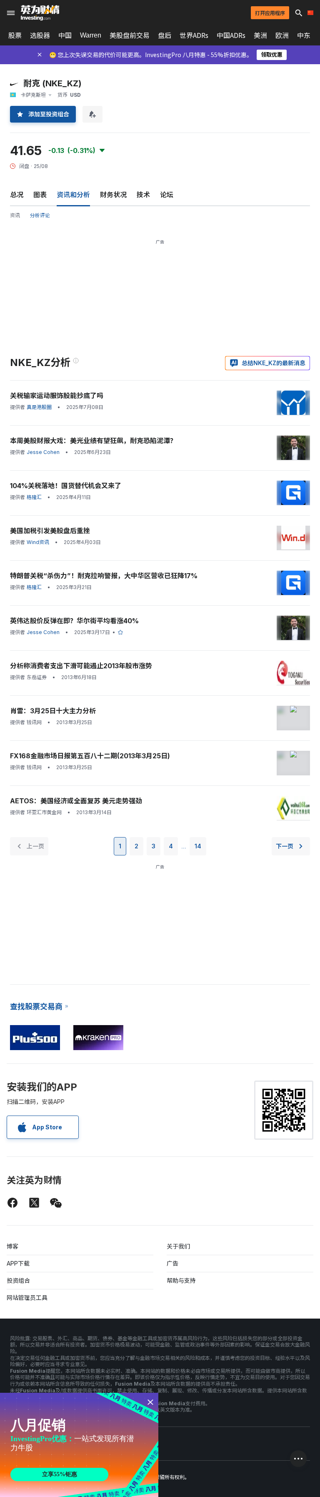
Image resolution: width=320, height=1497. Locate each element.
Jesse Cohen (43, 452)
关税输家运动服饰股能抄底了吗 (56, 395)
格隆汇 (34, 497)
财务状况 (113, 195)
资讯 (15, 215)
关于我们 (178, 1246)
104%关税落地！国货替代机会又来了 (65, 485)
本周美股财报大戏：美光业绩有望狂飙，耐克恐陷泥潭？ (93, 440)
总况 (16, 195)
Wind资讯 (38, 542)
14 (198, 846)
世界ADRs (194, 35)
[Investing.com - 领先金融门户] (40, 13)
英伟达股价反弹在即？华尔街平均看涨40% (74, 621)
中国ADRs (231, 35)
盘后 (164, 35)
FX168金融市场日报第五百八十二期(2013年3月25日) (90, 756)
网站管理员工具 (27, 1297)
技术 (143, 195)
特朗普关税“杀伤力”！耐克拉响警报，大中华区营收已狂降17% (104, 576)
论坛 (166, 195)
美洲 (260, 35)
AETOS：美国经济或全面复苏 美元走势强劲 (76, 801)
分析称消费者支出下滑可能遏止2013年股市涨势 (81, 666)
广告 (172, 1263)
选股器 (40, 35)
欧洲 (282, 35)
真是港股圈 (39, 407)
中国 (65, 35)
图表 (40, 195)
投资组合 (18, 1280)
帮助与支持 (181, 1280)
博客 (12, 1246)
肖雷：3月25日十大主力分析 (53, 711)
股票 (15, 35)
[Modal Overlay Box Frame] (79, 1445)
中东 (303, 35)
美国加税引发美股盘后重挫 (50, 531)
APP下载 (18, 1263)
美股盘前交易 (130, 35)
